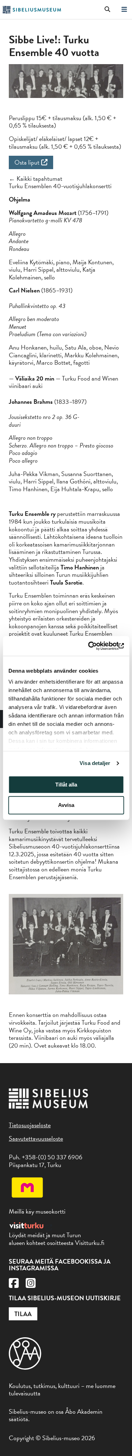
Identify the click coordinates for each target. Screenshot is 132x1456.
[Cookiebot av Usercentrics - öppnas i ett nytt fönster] (94, 645)
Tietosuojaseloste (30, 1125)
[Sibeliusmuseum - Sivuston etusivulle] (32, 11)
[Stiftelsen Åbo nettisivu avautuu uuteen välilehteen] (25, 1367)
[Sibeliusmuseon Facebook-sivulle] (14, 1285)
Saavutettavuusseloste (36, 1138)
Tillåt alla (66, 785)
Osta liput (26, 162)
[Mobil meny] (124, 10)
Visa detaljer (95, 763)
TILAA (23, 1314)
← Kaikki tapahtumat (35, 178)
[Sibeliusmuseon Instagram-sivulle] (31, 1285)
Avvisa (66, 805)
